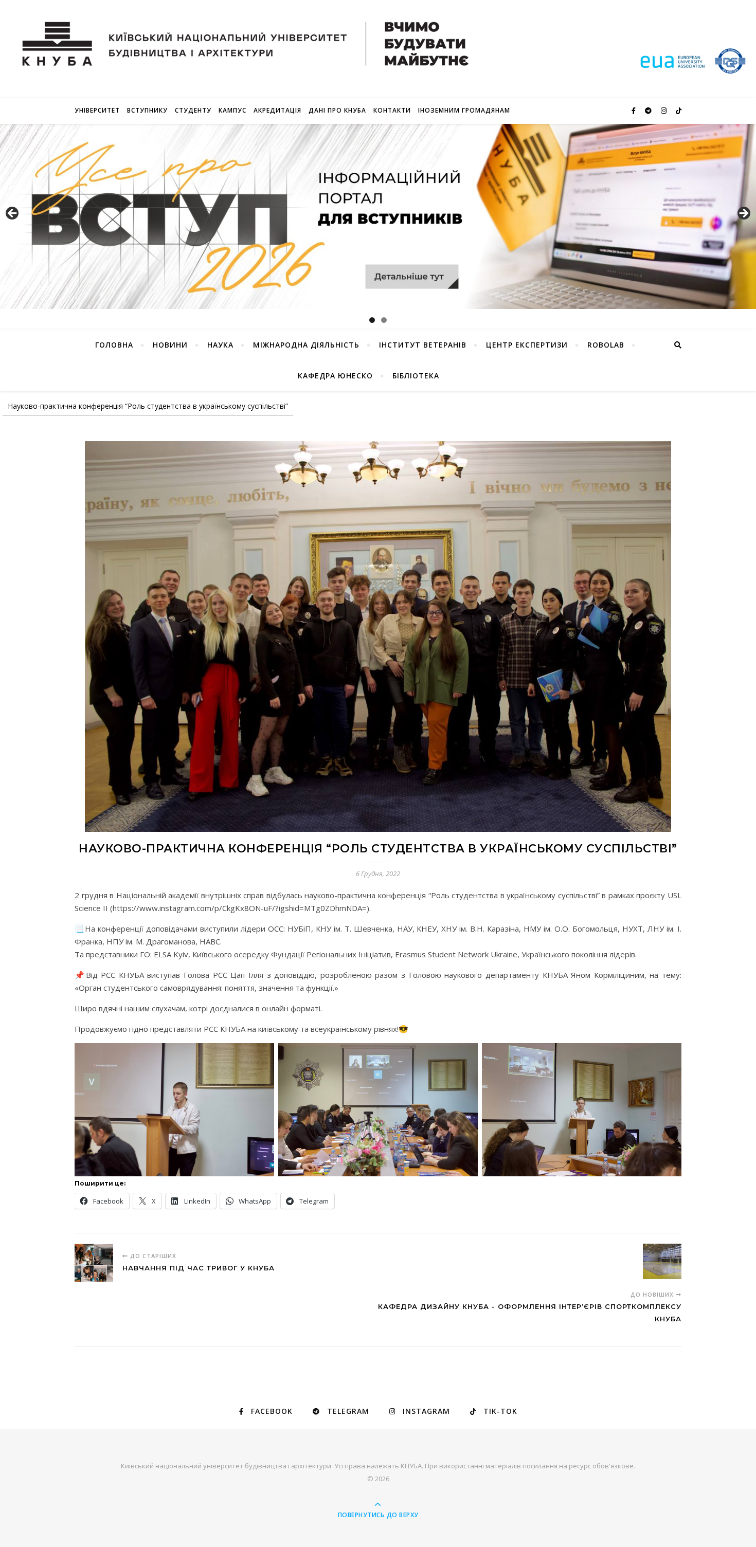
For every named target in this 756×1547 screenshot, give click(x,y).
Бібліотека (415, 375)
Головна (114, 345)
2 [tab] (384, 320)
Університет (97, 110)
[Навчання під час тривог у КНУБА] (94, 1263)
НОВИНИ (170, 345)
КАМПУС (232, 110)
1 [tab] (372, 320)
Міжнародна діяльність (306, 345)
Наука (220, 345)
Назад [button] (13, 214)
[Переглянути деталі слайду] (378, 216)
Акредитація (277, 110)
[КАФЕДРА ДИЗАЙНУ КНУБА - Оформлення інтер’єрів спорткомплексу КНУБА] (662, 1263)
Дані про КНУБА (337, 110)
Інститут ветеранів (422, 345)
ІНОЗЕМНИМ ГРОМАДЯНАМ (464, 110)
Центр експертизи (527, 345)
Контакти (392, 110)
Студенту (193, 110)
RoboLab (605, 345)
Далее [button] (743, 214)
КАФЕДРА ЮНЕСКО (335, 375)
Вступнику (147, 110)
